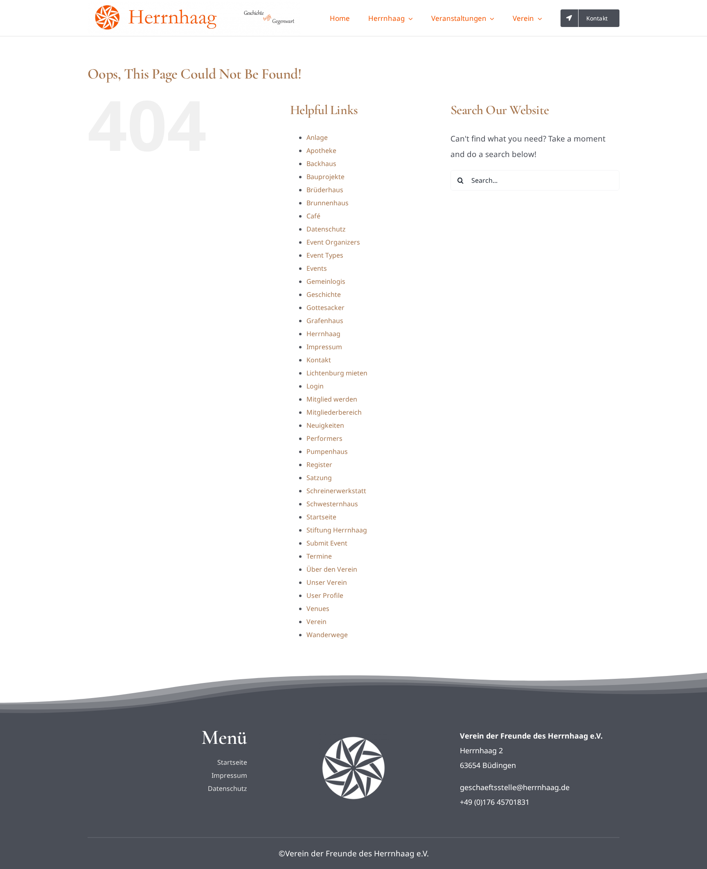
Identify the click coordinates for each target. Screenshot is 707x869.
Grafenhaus (324, 320)
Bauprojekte (325, 176)
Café (313, 215)
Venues (317, 608)
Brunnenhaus (327, 202)
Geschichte (323, 294)
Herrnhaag (323, 333)
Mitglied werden (331, 399)
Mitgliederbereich (334, 412)
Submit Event (326, 543)
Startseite (321, 516)
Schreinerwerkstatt (336, 490)
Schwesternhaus (332, 503)
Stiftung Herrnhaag (336, 529)
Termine (319, 556)
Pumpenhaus (327, 451)
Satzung (319, 477)
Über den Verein (331, 569)
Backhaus (321, 163)
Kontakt (318, 359)
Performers (324, 438)
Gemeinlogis (325, 281)
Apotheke (321, 150)
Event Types (324, 255)
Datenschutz (326, 229)
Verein (316, 621)
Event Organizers (333, 242)
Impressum (324, 346)
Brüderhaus (324, 189)
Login (315, 386)
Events (316, 268)
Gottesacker (325, 307)
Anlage (317, 137)
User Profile (324, 595)
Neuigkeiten (325, 425)
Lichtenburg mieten (336, 372)
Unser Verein (326, 582)
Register (319, 464)
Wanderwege (327, 634)
